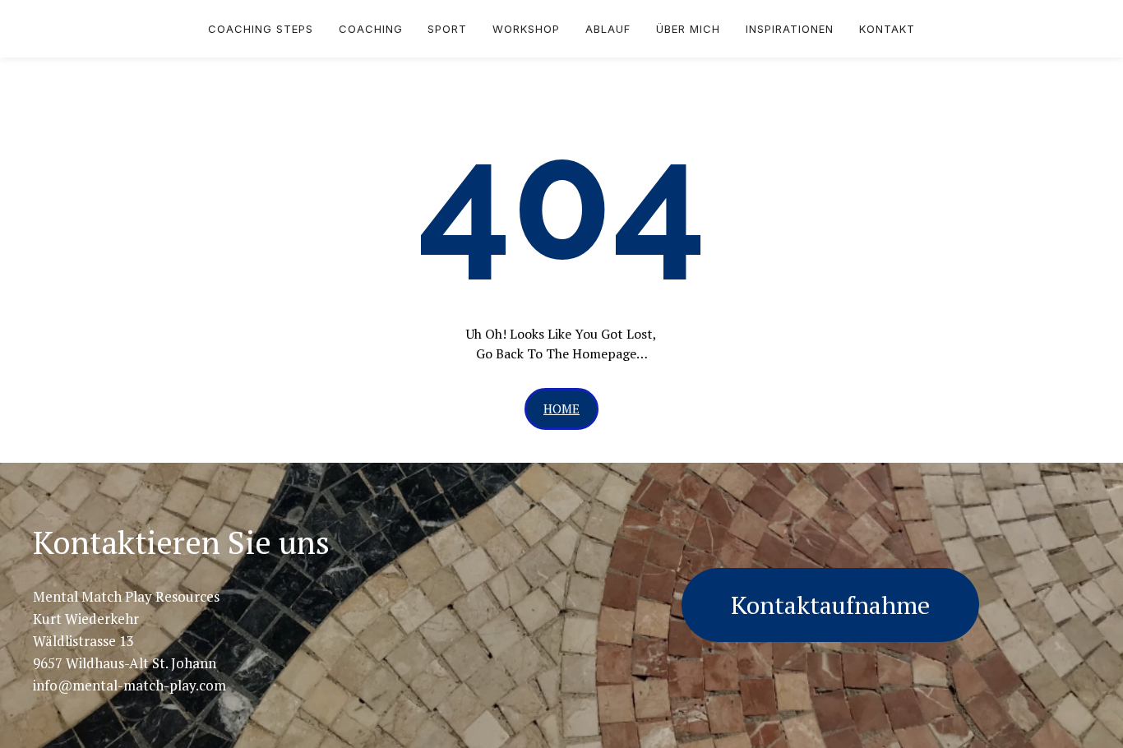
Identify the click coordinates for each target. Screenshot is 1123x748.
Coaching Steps (260, 28)
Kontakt (887, 28)
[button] (561, 409)
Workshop (526, 28)
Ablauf (608, 28)
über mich (688, 28)
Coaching (371, 28)
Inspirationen (790, 28)
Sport (447, 28)
